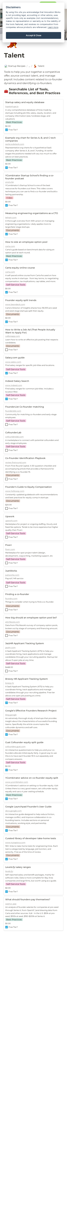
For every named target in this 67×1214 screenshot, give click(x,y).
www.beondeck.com (15, 304)
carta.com (10, 246)
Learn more (53, 27)
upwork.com (11, 520)
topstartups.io (12, 106)
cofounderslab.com (14, 437)
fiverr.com (10, 549)
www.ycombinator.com (16, 782)
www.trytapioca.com (15, 842)
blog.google (11, 715)
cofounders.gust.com (15, 746)
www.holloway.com (14, 491)
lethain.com (11, 217)
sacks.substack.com (14, 144)
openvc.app (10, 904)
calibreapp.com (12, 336)
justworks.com (12, 575)
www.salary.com (13, 362)
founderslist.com (13, 411)
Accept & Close (33, 35)
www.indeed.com (13, 385)
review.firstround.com (15, 462)
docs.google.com (13, 811)
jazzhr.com (10, 647)
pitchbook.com (12, 622)
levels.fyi (9, 871)
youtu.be (9, 182)
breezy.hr (9, 683)
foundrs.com (11, 598)
